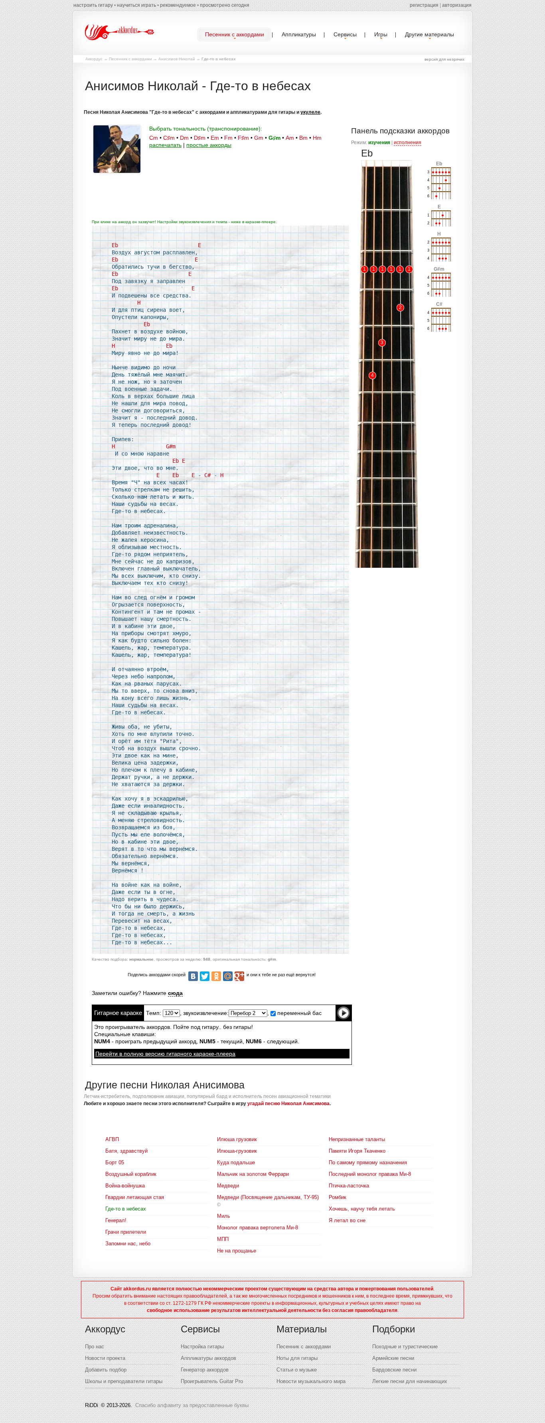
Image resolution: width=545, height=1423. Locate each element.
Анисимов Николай (176, 59)
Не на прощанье (236, 1251)
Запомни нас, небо (127, 1244)
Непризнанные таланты (357, 1139)
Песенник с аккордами (130, 59)
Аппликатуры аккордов (208, 1358)
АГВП (112, 1139)
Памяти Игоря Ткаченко (357, 1151)
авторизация (457, 5)
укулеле (310, 112)
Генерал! (115, 1220)
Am (290, 138)
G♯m (274, 138)
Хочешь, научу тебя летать (362, 1209)
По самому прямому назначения (368, 1162)
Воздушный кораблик (130, 1174)
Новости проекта (105, 1358)
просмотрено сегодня (224, 5)
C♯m (169, 138)
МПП (223, 1239)
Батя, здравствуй (126, 1151)
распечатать (165, 145)
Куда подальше (236, 1162)
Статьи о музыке (296, 1370)
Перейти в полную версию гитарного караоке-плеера (165, 1053)
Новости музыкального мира (311, 1381)
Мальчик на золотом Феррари (253, 1174)
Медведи (228, 1186)
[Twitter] (204, 976)
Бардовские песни (394, 1370)
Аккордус (94, 59)
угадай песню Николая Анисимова (288, 1103)
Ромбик (337, 1197)
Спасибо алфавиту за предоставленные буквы (192, 1405)
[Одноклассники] (216, 976)
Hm (317, 138)
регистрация (424, 5)
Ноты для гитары (297, 1358)
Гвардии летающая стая (134, 1197)
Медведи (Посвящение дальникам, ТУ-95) (268, 1197)
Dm (184, 138)
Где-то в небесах (125, 1209)
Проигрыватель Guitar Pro (212, 1381)
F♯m (243, 138)
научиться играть (136, 5)
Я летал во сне (347, 1220)
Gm (258, 138)
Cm (153, 138)
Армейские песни (393, 1358)
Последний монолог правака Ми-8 (370, 1174)
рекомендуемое (178, 5)
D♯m (199, 138)
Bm (303, 138)
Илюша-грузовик (237, 1151)
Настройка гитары (202, 1347)
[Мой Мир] (228, 976)
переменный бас (299, 1013)
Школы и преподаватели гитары (123, 1381)
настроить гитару (93, 5)
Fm (228, 138)
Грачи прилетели (125, 1232)
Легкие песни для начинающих (409, 1381)
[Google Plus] (239, 976)
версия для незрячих (444, 59)
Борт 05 (114, 1162)
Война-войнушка (125, 1186)
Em (215, 138)
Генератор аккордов (205, 1370)
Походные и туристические (405, 1347)
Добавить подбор (105, 1370)
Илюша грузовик (237, 1139)
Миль (223, 1216)
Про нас (94, 1347)
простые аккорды (208, 145)
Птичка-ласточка (349, 1186)
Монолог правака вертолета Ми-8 (257, 1228)
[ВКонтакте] (193, 976)
